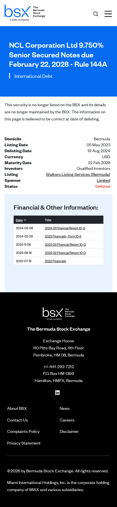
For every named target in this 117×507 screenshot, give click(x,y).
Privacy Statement (24, 443)
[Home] (25, 12)
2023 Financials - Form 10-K (63, 236)
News (65, 408)
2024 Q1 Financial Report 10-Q (65, 227)
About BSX (17, 408)
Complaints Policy (23, 431)
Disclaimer (69, 431)
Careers (67, 420)
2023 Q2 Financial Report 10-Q (65, 252)
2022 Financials (55, 260)
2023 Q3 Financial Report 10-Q (65, 244)
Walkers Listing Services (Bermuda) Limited (78, 177)
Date (19, 219)
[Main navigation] (110, 13)
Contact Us (17, 420)
